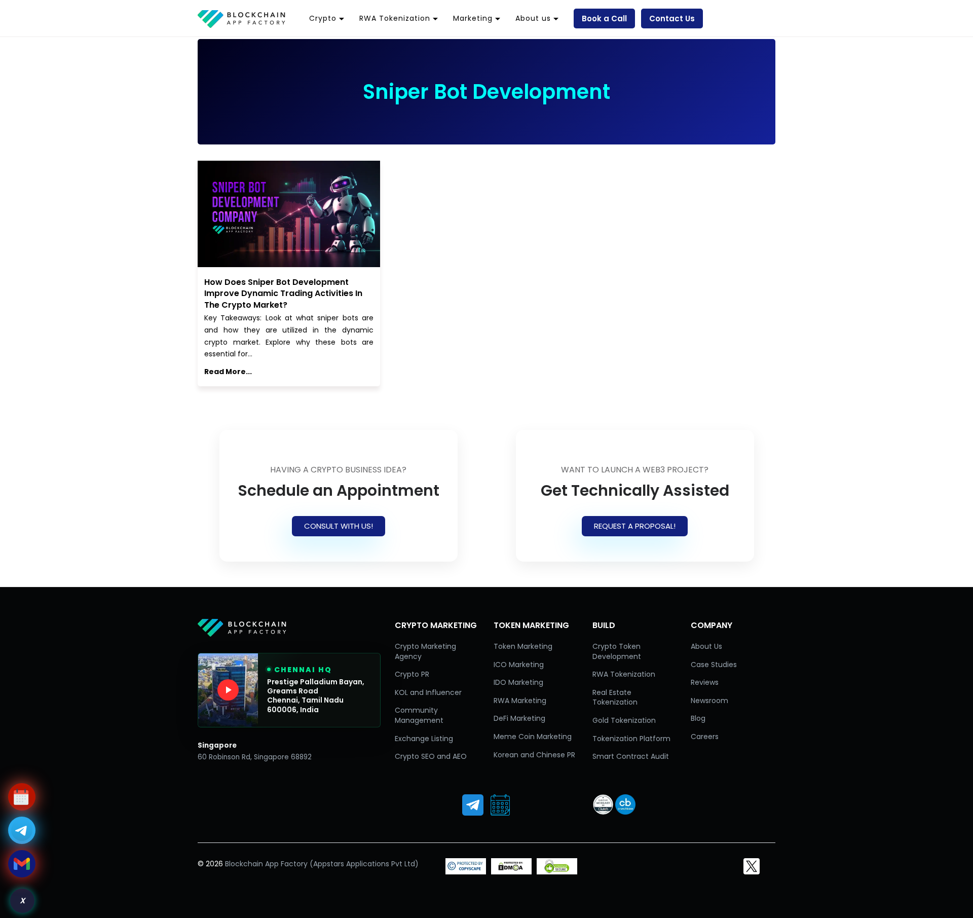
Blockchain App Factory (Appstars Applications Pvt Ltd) (322, 864)
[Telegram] (472, 805)
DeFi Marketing (519, 718)
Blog (698, 718)
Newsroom (709, 700)
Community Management (419, 715)
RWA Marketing (520, 700)
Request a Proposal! (635, 526)
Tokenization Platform (631, 738)
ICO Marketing (519, 664)
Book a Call (604, 18)
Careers (705, 736)
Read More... (228, 371)
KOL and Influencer (428, 692)
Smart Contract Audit (630, 756)
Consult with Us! (338, 526)
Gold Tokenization (624, 720)
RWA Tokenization (394, 18)
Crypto (322, 18)
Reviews (705, 682)
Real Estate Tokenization (615, 697)
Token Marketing (523, 646)
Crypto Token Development (616, 651)
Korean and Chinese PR (534, 755)
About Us (706, 646)
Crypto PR (412, 674)
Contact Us (672, 18)
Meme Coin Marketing (533, 736)
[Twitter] (751, 866)
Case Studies (714, 664)
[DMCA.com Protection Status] (511, 872)
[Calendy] (500, 805)
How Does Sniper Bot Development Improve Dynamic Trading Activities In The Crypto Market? (283, 293)
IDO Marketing (518, 682)
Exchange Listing (424, 738)
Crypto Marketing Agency (425, 651)
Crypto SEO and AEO (431, 756)
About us (533, 18)
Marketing (473, 18)
